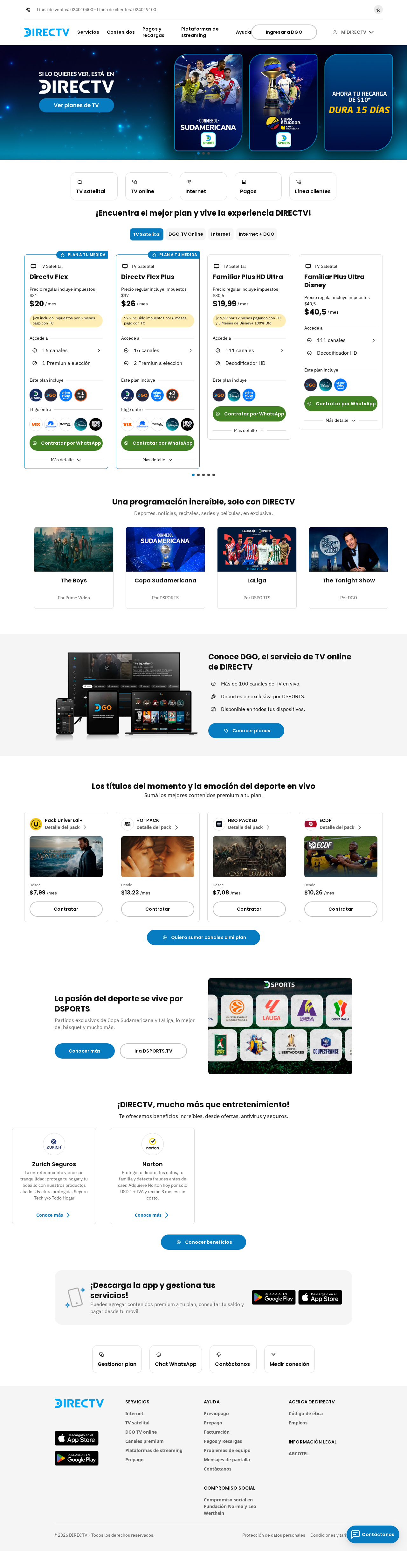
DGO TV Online (186, 234)
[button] (20, 362)
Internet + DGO (256, 234)
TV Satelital (147, 234)
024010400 (81, 9)
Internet (221, 234)
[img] (371, 32)
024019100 (144, 9)
